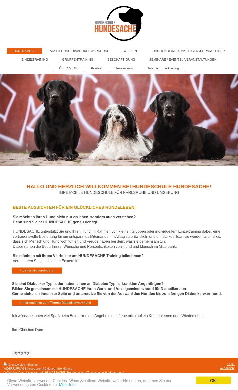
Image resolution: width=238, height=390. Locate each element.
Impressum (35, 368)
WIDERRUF (11, 368)
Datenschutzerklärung (58, 368)
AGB (23, 368)
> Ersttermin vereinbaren (37, 270)
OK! (213, 380)
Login (231, 364)
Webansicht (227, 368)
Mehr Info (67, 384)
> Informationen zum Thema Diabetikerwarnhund (55, 302)
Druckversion (17, 364)
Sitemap (32, 364)
